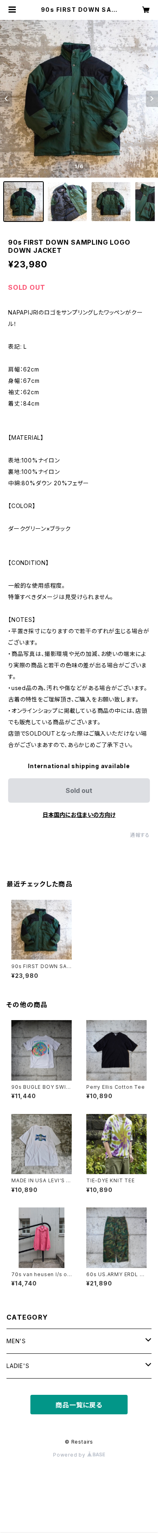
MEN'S (16, 1341)
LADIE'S (18, 1365)
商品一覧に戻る (79, 1405)
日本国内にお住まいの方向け (79, 814)
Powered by (70, 1455)
